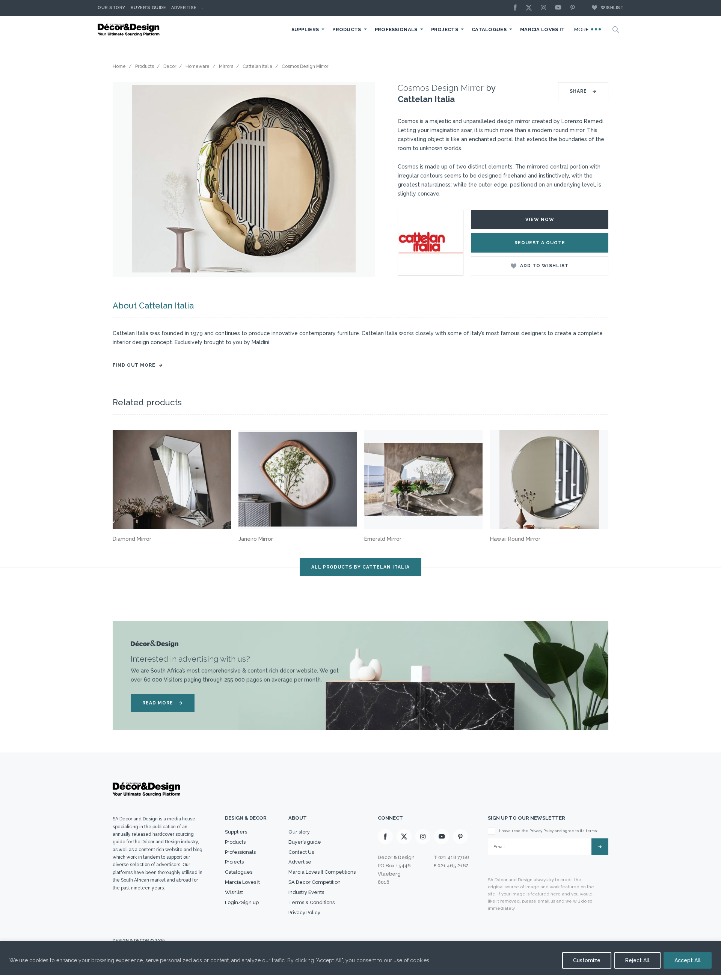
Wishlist (612, 7)
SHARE (583, 91)
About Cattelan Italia (153, 305)
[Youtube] (560, 8)
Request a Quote (539, 242)
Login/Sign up (242, 902)
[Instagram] (545, 8)
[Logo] (129, 29)
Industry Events (306, 892)
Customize (586, 960)
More (582, 29)
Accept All (687, 960)
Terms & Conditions (311, 902)
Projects (444, 29)
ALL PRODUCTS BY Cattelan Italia (360, 567)
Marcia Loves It (542, 29)
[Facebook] (517, 8)
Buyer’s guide (304, 842)
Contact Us (301, 852)
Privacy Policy (304, 912)
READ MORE (162, 703)
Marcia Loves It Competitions (322, 872)
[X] (530, 8)
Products (346, 29)
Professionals (396, 29)
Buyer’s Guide (148, 7)
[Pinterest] (574, 8)
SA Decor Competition (314, 882)
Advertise (184, 7)
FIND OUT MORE (134, 365)
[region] (360, 958)
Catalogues (489, 29)
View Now (539, 219)
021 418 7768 (453, 857)
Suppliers (305, 29)
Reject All (637, 960)
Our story (111, 7)
